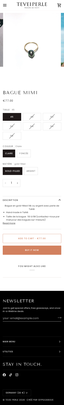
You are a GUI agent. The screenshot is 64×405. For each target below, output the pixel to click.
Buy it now (32, 250)
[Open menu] (8, 5)
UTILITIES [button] (8, 351)
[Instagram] (16, 374)
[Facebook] (4, 374)
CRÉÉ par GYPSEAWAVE (40, 399)
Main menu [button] (9, 341)
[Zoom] (11, 78)
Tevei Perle (11, 399)
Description (10, 200)
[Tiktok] (10, 374)
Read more (9, 223)
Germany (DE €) (15, 392)
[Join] (58, 317)
